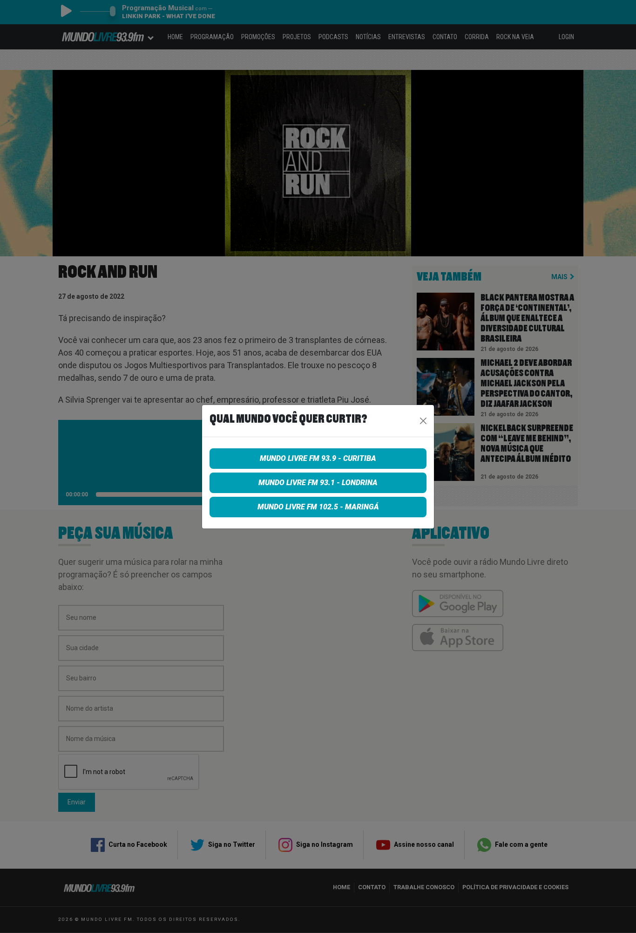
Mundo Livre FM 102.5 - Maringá (318, 506)
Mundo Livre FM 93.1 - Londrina (318, 482)
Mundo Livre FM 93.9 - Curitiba (318, 458)
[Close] (423, 421)
